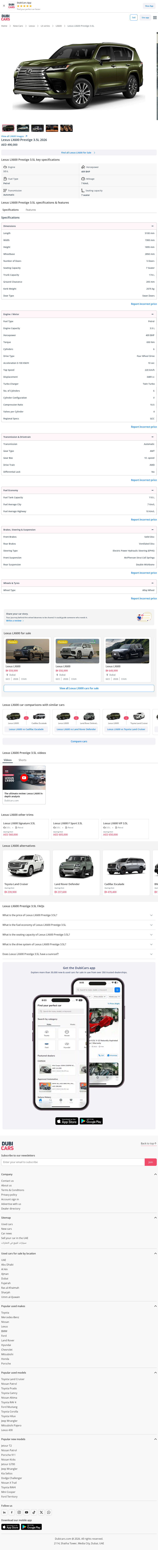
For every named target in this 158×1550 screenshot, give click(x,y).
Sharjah (5, 1292)
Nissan (5, 1322)
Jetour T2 (6, 1445)
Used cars (7, 1224)
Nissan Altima (9, 1397)
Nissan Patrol (9, 1383)
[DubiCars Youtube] (26, 1512)
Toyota (5, 1312)
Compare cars (79, 741)
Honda (5, 1359)
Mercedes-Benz (10, 1317)
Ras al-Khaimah (10, 1287)
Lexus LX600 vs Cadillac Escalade (26, 729)
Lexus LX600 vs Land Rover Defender (76, 729)
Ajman (5, 1274)
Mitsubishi (7, 1354)
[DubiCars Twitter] (41, 1512)
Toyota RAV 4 (8, 1402)
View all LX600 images (12, 136)
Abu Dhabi (7, 1264)
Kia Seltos (6, 1473)
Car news (6, 1233)
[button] (4, 6)
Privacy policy (9, 1194)
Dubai (4, 1278)
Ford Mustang (9, 1407)
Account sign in (10, 1199)
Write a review (14, 620)
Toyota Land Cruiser (16, 884)
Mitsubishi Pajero (11, 1425)
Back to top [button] (147, 1143)
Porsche (6, 1363)
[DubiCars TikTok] (33, 1512)
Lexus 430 (7, 1430)
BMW (4, 1331)
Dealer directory (10, 1208)
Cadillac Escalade (114, 884)
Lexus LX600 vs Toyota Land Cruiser (126, 729)
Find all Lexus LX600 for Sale (76, 152)
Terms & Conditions (12, 1190)
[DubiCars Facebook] (11, 1512)
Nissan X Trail (9, 1482)
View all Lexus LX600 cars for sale (79, 688)
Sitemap (6, 1217)
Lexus (4, 1326)
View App (149, 6)
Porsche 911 (8, 1455)
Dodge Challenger (11, 1478)
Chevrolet (6, 1349)
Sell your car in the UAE (14, 1238)
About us (6, 1185)
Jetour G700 (8, 1464)
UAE (3, 1260)
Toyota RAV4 (8, 1487)
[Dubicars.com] (7, 1146)
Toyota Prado (9, 1388)
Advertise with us (11, 1204)
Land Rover (7, 1340)
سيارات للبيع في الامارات (13, 1243)
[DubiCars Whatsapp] (48, 1512)
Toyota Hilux (8, 1416)
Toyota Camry (9, 1393)
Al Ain (4, 1269)
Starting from (8, 832)
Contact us (7, 1180)
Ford (4, 1335)
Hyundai (6, 1345)
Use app (145, 17)
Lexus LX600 (13, 666)
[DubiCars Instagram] (19, 1512)
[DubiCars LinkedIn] (4, 1512)
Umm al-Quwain (10, 1297)
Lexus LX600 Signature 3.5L (19, 823)
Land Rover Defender (67, 884)
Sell (133, 17)
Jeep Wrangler (9, 1421)
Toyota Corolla (9, 1411)
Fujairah (6, 1283)
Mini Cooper (8, 1492)
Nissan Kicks (8, 1459)
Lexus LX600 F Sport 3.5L (67, 823)
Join (151, 1162)
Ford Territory (9, 1496)
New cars (6, 1228)
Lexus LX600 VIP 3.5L (115, 823)
